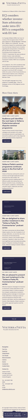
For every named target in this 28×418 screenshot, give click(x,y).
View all (14, 319)
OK (25, 414)
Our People (5, 355)
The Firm (4, 349)
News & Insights (6, 357)
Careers (4, 359)
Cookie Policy (17, 415)
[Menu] (3, 3)
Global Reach (5, 353)
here (15, 82)
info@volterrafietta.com (8, 389)
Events (4, 361)
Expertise (4, 351)
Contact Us (5, 364)
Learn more (7, 141)
